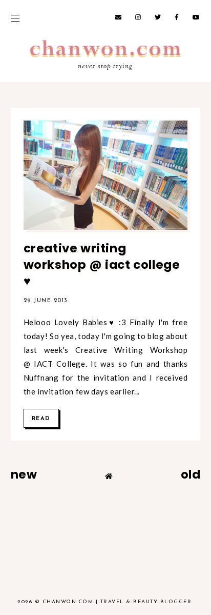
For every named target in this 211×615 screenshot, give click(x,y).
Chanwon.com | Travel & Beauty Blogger (117, 602)
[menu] (15, 18)
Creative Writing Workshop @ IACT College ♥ (102, 264)
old (191, 474)
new (24, 474)
